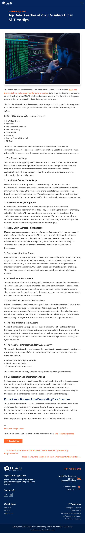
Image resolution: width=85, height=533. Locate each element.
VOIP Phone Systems (73, 519)
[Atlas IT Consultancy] (7, 3)
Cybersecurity (76, 510)
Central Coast (70, 486)
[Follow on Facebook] (6, 495)
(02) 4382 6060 (72, 468)
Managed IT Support (73, 508)
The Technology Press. (64, 433)
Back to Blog (14, 441)
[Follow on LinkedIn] (11, 495)
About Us (7, 508)
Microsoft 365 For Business (71, 513)
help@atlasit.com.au (67, 476)
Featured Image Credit (14, 428)
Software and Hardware (72, 516)
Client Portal (8, 513)
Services (7, 510)
